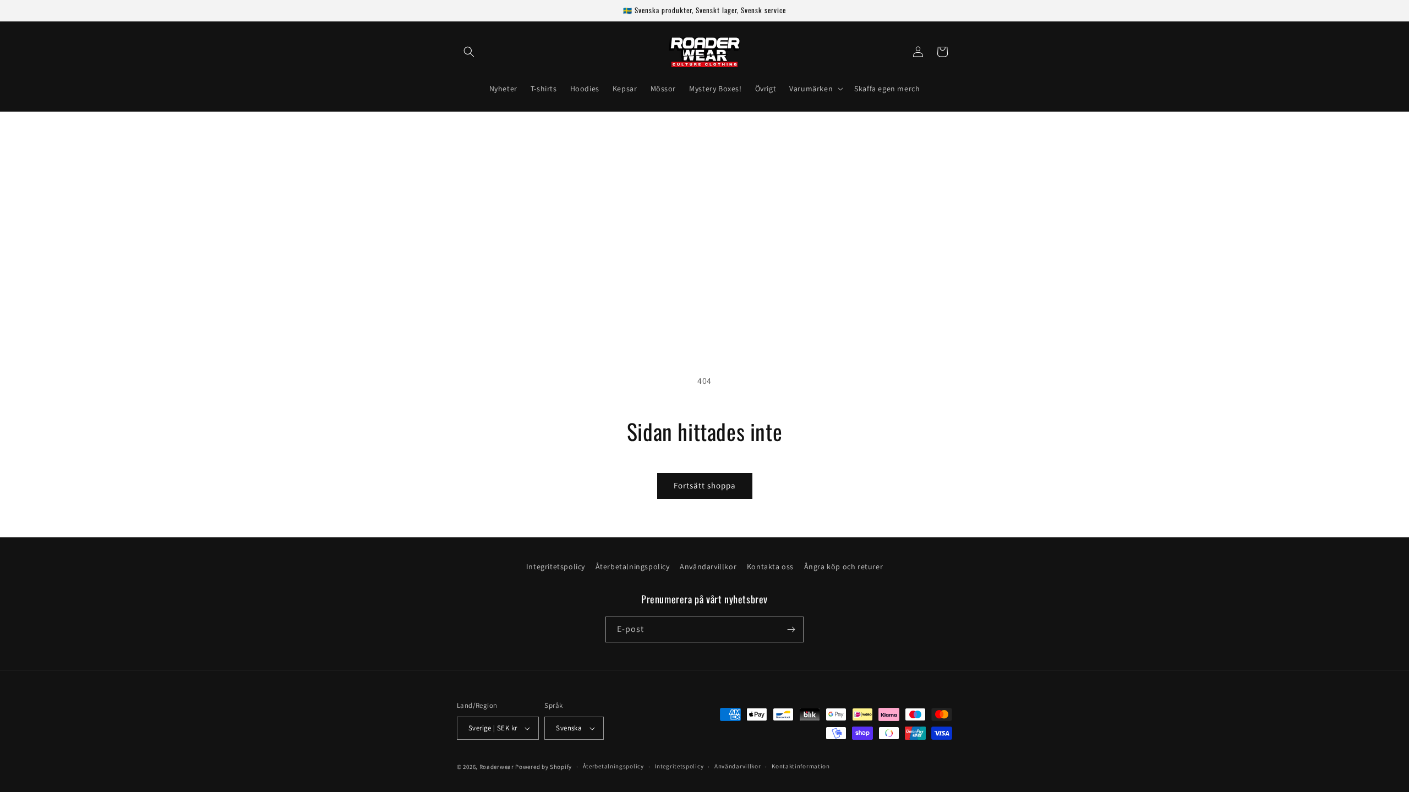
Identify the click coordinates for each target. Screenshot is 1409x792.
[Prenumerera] (791, 629)
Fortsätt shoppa (705, 485)
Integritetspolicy (555, 566)
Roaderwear (496, 767)
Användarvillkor (708, 566)
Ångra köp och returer (843, 566)
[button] (469, 52)
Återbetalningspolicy (633, 566)
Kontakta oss (770, 566)
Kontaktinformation (801, 766)
